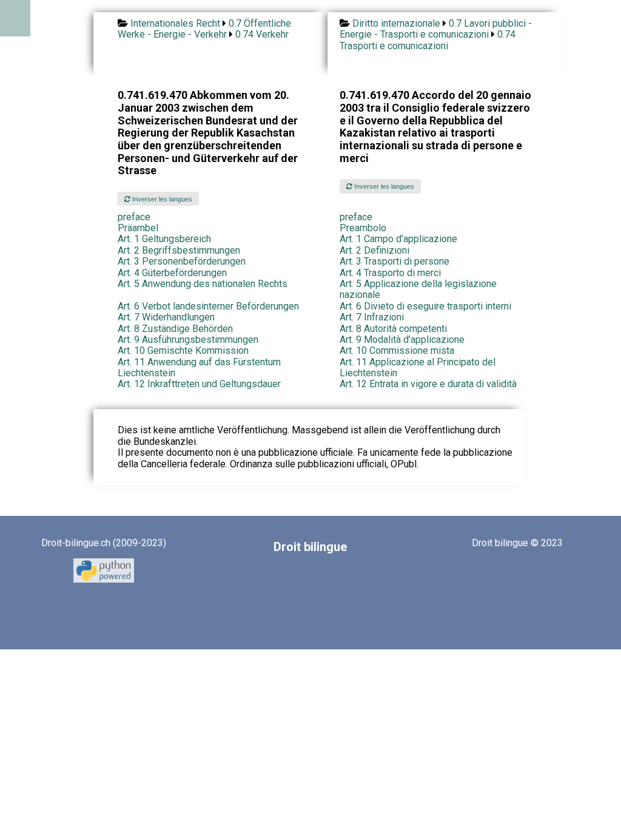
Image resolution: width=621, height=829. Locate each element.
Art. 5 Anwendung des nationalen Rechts (202, 283)
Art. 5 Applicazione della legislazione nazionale (418, 289)
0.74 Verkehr (262, 34)
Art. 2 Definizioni (374, 250)
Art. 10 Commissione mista (397, 350)
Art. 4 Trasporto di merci (390, 273)
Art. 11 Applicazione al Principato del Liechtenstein (417, 367)
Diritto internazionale (396, 23)
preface (134, 217)
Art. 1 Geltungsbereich (164, 239)
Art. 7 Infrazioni (372, 317)
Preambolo (363, 228)
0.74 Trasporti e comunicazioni (427, 40)
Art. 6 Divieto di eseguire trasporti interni (425, 306)
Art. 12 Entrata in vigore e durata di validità (428, 384)
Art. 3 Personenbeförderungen (182, 261)
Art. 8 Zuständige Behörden (175, 328)
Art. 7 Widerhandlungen (166, 317)
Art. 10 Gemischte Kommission (183, 350)
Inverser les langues (161, 199)
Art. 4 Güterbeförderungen (172, 273)
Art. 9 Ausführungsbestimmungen (188, 339)
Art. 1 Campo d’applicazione (398, 239)
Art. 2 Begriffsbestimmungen (179, 250)
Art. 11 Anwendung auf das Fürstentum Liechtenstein (199, 367)
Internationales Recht (175, 23)
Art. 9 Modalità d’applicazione (402, 339)
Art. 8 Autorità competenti (393, 328)
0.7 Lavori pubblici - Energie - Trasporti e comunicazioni (436, 29)
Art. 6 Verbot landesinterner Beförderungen (208, 306)
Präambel (138, 228)
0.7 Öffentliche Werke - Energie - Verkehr (204, 29)
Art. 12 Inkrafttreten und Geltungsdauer (199, 384)
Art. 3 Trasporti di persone (394, 261)
